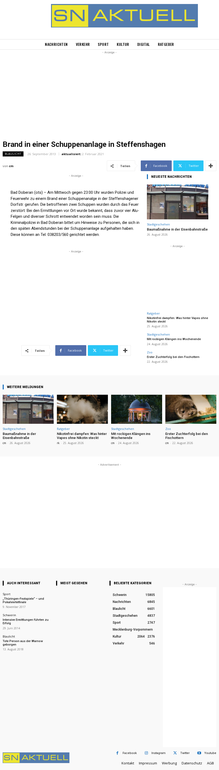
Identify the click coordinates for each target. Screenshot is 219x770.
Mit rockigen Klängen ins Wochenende (174, 339)
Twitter (185, 753)
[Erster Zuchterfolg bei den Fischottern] (190, 409)
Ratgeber (153, 313)
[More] (210, 165)
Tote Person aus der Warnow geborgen (23, 642)
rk (58, 443)
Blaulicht (13, 154)
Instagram (158, 753)
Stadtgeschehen (158, 224)
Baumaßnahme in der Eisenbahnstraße (177, 229)
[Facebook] (117, 753)
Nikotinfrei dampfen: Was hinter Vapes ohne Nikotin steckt (82, 436)
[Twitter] (175, 753)
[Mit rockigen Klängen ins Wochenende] (136, 409)
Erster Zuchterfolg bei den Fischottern (173, 357)
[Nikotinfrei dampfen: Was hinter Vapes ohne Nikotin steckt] (82, 409)
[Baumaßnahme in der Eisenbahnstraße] (177, 201)
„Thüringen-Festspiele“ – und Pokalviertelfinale (23, 600)
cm (11, 166)
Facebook (130, 753)
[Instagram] (146, 753)
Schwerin (9, 615)
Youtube (210, 753)
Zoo (149, 352)
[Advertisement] (109, 92)
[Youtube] (199, 753)
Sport (6, 593)
